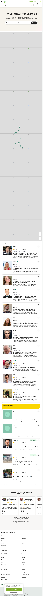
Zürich (2, 548)
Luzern (2, 540)
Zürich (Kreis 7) (24, 550)
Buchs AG (3, 538)
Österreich (24, 576)
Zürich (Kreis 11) (25, 548)
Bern (22, 535)
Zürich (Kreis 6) (4, 550)
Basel (2, 535)
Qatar (23, 567)
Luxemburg (3, 564)
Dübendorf (24, 538)
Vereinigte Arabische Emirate (6, 572)
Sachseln (23, 543)
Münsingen (24, 540)
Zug (22, 545)
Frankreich (24, 559)
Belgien (2, 557)
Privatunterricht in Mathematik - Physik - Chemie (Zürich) (29, 500)
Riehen (2, 543)
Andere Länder (4, 579)
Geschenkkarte (14, 595)
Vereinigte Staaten (25, 572)
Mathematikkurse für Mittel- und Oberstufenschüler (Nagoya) (11, 500)
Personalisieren (13, 592)
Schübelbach (3, 545)
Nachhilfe (3, 584)
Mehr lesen (4, 511)
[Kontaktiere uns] (41, 1)
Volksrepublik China (25, 574)
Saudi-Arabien (4, 569)
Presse (5, 594)
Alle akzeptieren (14, 589)
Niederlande (3, 567)
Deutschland (24, 557)
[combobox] (18, 5)
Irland (2, 562)
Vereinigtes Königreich (5, 574)
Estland (2, 559)
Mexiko (23, 564)
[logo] (5, 1)
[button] (5, 253)
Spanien (23, 569)
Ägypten (3, 576)
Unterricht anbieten (33, 1)
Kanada (23, 562)
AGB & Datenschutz (15, 594)
